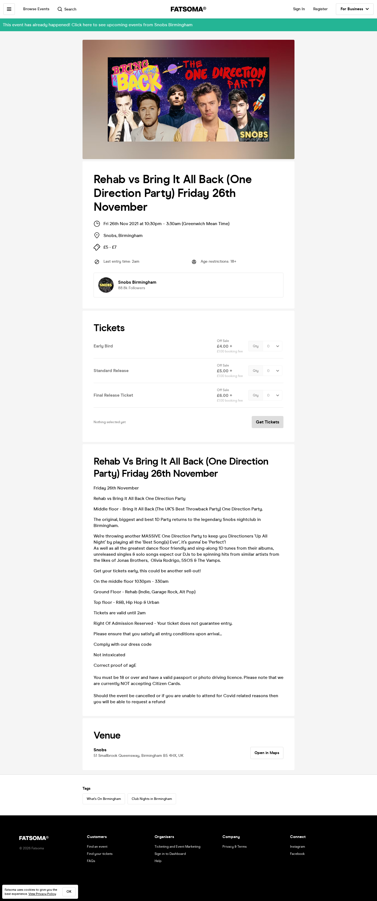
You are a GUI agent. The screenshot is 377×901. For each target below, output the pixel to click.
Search (70, 9)
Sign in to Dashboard (170, 854)
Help (158, 861)
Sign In (299, 9)
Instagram (297, 847)
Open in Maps (266, 752)
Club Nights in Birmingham (152, 799)
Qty (256, 346)
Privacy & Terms (234, 847)
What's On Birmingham (104, 799)
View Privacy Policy (42, 894)
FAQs (91, 861)
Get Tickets (267, 422)
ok (69, 892)
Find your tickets (100, 854)
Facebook (297, 854)
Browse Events (36, 9)
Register (320, 9)
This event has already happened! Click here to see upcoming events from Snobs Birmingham (98, 24)
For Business (352, 9)
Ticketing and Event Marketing (177, 847)
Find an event (97, 847)
